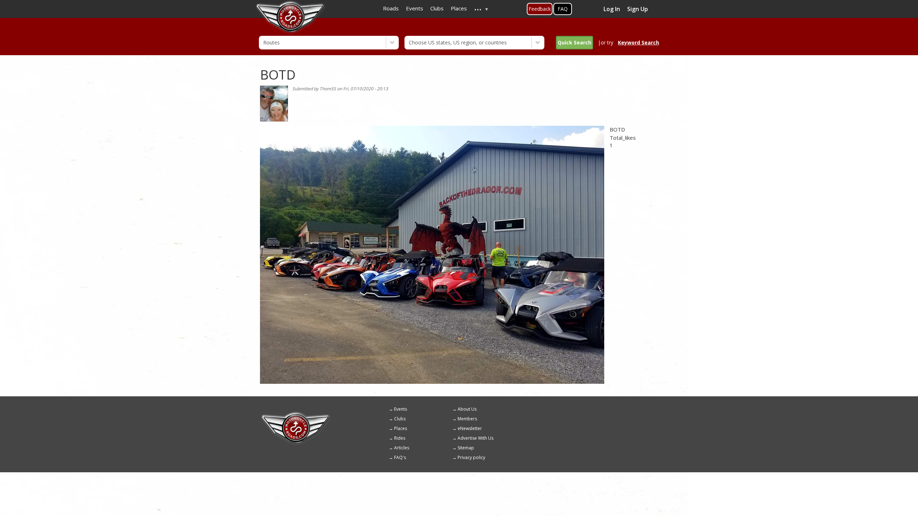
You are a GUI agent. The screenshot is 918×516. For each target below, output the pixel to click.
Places (400, 428)
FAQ (563, 8)
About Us (467, 409)
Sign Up (637, 9)
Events (400, 409)
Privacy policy (471, 457)
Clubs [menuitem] (437, 8)
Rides (399, 438)
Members (467, 419)
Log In (612, 9)
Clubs (400, 419)
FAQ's (400, 457)
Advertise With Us (475, 438)
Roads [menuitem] (391, 8)
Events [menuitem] (414, 8)
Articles (401, 448)
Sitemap (466, 448)
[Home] (296, 414)
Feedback (540, 8)
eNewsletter (470, 428)
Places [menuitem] (459, 8)
